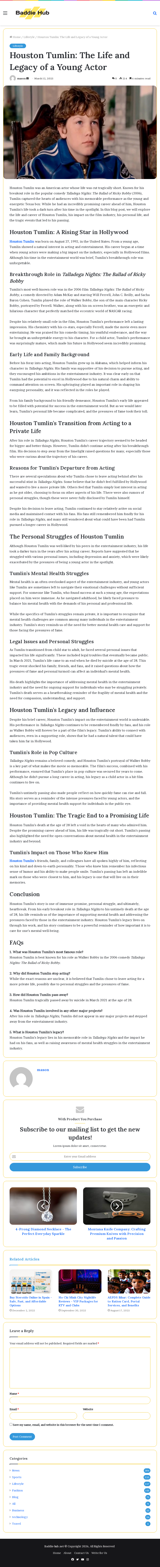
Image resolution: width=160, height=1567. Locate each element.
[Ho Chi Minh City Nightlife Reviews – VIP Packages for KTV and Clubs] (80, 1281)
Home (16, 37)
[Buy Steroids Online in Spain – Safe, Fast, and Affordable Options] (31, 1281)
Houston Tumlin (22, 241)
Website (88, 1409)
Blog (15, 1497)
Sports (16, 1477)
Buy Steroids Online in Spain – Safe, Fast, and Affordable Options (31, 1301)
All (13, 1503)
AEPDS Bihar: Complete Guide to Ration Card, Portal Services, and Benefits (129, 1301)
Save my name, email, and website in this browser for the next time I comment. (63, 1424)
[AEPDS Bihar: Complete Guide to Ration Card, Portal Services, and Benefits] (129, 1281)
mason (21, 78)
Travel (16, 1523)
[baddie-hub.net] (32, 13)
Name (14, 1393)
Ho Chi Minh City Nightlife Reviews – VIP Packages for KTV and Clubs (78, 1301)
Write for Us (99, 1553)
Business (18, 1510)
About (67, 1553)
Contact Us (81, 1553)
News (16, 1470)
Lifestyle (29, 37)
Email (14, 1409)
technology (20, 1517)
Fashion (17, 1490)
